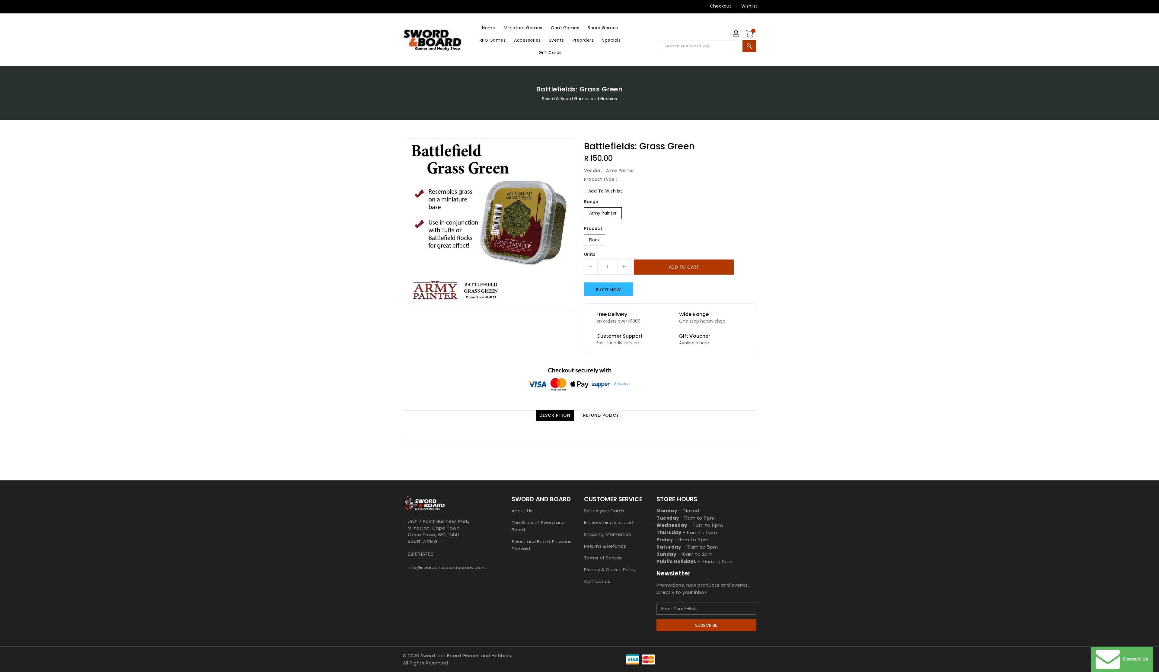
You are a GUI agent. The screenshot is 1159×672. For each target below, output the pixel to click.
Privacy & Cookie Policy (610, 569)
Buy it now (608, 290)
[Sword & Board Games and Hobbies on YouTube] (452, 6)
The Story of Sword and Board (538, 526)
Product (593, 228)
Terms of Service (603, 558)
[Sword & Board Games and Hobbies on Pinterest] (417, 6)
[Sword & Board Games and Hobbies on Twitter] (405, 6)
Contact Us (1134, 658)
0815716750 (420, 554)
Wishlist (749, 6)
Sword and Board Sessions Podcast (541, 545)
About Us (522, 511)
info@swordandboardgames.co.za (445, 567)
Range (591, 202)
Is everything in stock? (609, 522)
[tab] (555, 415)
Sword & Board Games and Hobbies (579, 99)
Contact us (597, 581)
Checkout (720, 6)
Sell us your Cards (604, 511)
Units (590, 254)
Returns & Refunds (605, 546)
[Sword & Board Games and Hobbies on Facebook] (394, 6)
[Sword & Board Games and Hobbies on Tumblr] (440, 6)
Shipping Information (607, 534)
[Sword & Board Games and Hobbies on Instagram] (428, 6)
